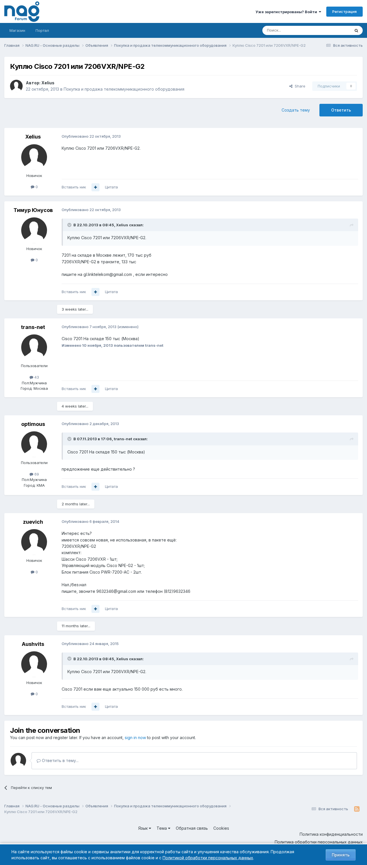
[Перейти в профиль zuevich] (34, 542)
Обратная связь (192, 828)
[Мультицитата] (95, 187)
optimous (33, 424)
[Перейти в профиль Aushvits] (34, 664)
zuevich (33, 522)
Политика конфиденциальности (331, 834)
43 (36, 377)
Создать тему (296, 110)
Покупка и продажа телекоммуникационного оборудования (124, 89)
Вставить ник (74, 187)
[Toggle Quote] (70, 225)
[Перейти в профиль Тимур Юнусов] (34, 230)
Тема (162, 828)
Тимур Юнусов (33, 210)
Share (298, 86)
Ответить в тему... (60, 760)
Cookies (221, 828)
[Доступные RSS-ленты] (357, 809)
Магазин (17, 30)
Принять (341, 854)
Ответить (341, 110)
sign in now (135, 737)
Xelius (47, 82)
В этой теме (332, 30)
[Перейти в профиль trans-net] (34, 347)
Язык (143, 828)
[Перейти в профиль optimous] (34, 444)
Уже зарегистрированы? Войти (287, 11)
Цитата (111, 187)
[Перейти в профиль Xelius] (16, 86)
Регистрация (344, 11)
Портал (42, 30)
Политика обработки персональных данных (319, 841)
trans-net (33, 327)
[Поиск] (356, 30)
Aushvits (33, 644)
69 (36, 474)
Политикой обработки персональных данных (208, 857)
